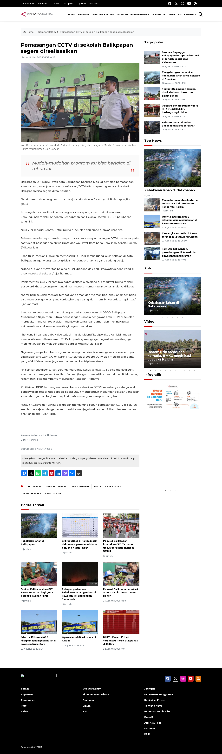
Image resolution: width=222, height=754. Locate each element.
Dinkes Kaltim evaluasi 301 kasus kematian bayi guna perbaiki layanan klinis (37, 592)
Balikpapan (34, 486)
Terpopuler (67, 3)
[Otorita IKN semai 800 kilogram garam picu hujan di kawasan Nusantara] (39, 621)
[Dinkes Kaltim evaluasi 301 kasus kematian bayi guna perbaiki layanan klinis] (39, 573)
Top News (81, 3)
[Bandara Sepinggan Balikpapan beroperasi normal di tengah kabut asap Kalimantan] (152, 56)
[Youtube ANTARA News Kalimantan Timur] (189, 3)
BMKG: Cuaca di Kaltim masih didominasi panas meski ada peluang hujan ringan (80, 544)
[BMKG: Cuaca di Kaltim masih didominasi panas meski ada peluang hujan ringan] (80, 525)
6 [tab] (175, 370)
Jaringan (149, 688)
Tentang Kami (153, 705)
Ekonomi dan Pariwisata (133, 14)
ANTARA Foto (152, 722)
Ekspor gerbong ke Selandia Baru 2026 (171, 477)
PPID (147, 734)
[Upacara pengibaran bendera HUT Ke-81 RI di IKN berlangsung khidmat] (152, 110)
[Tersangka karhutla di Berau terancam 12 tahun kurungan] (152, 238)
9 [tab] (189, 370)
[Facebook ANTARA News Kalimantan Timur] (169, 3)
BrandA (148, 717)
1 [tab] (163, 317)
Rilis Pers (94, 3)
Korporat (149, 728)
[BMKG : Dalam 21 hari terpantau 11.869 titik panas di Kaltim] (121, 621)
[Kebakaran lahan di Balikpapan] (39, 525)
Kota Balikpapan (56, 486)
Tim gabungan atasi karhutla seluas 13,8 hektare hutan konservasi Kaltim (180, 203)
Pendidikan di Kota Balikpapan (42, 493)
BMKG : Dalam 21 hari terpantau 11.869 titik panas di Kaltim (120, 641)
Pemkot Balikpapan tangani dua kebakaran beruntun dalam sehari (179, 92)
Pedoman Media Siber (157, 711)
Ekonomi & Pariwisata (96, 694)
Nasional (84, 14)
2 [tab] (168, 317)
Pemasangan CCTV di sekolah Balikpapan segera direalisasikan (97, 32)
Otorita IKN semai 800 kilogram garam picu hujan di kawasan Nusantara (38, 641)
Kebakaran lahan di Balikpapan (169, 190)
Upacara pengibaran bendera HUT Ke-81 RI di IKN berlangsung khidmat (180, 109)
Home (71, 14)
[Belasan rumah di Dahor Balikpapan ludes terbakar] (152, 127)
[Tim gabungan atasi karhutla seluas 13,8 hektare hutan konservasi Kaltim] (152, 204)
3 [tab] (172, 317)
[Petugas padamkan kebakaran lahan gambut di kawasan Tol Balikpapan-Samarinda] (80, 573)
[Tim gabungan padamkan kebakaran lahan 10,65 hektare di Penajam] (152, 76)
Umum (171, 14)
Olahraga (158, 14)
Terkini (55, 3)
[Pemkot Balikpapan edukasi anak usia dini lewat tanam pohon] (121, 573)
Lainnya (189, 14)
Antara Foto (43, 3)
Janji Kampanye (80, 486)
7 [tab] (180, 370)
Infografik (152, 375)
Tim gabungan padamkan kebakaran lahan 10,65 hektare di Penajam (181, 76)
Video (149, 321)
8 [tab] (185, 370)
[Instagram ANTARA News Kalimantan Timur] (182, 3)
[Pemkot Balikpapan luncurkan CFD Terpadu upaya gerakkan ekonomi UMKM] (121, 525)
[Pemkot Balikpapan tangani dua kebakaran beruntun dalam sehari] (152, 93)
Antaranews (28, 3)
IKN (180, 14)
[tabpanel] (172, 296)
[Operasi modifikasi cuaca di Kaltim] (80, 621)
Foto (148, 268)
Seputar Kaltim (102, 14)
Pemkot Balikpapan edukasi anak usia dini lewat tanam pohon (120, 592)
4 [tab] (177, 317)
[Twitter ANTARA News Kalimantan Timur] (176, 3)
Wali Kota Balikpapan (107, 486)
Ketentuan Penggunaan (159, 694)
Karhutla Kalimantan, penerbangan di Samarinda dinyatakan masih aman (179, 252)
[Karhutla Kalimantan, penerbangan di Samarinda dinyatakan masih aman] (152, 253)
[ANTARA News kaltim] (37, 14)
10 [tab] (194, 370)
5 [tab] (182, 317)
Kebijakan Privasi (154, 700)
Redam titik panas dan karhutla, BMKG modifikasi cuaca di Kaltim (169, 355)
